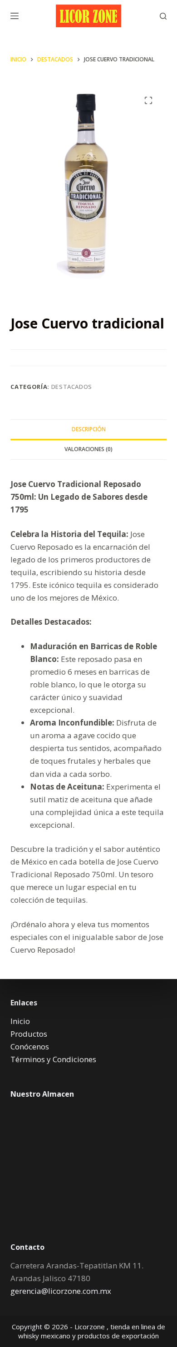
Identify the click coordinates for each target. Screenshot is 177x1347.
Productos (28, 1034)
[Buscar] (163, 16)
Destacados (72, 387)
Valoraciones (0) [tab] (88, 449)
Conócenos (29, 1046)
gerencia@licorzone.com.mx (60, 1291)
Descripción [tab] (89, 429)
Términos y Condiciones (53, 1059)
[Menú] (14, 16)
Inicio (20, 1021)
